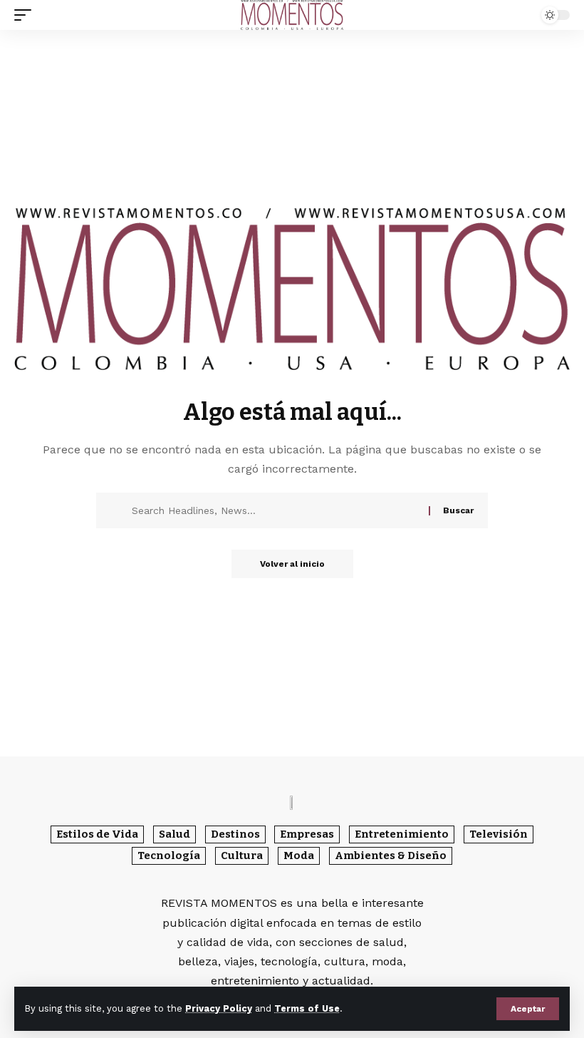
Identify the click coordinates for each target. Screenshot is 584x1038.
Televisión (498, 834)
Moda (298, 855)
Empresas (307, 834)
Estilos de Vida (97, 834)
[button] (527, 1008)
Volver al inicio (292, 564)
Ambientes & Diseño (391, 855)
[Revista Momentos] (292, 15)
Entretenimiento (402, 834)
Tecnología (168, 855)
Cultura (242, 855)
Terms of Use (307, 1008)
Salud (174, 834)
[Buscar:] (275, 510)
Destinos (235, 834)
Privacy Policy (218, 1008)
